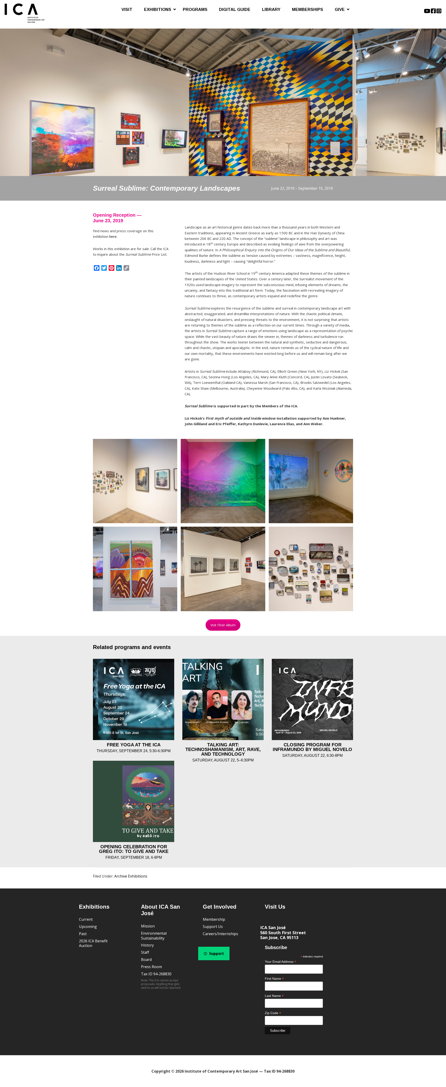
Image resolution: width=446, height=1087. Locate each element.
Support (216, 953)
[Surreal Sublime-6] (223, 569)
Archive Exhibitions (130, 876)
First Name (274, 978)
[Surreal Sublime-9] (311, 569)
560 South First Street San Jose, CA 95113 (283, 935)
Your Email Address (280, 962)
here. (113, 236)
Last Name (274, 996)
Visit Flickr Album (223, 625)
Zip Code (273, 1013)
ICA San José (273, 927)
